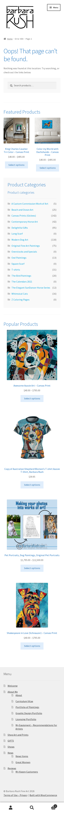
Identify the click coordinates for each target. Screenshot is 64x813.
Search (32, 807)
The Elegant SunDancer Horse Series (30, 287)
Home (10, 38)
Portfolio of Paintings (27, 707)
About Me (13, 691)
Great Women (23, 762)
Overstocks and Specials (24, 251)
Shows (11, 746)
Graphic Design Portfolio (29, 713)
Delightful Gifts (19, 227)
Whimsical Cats (19, 293)
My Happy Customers (27, 771)
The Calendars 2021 (21, 281)
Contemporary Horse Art (24, 221)
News (10, 752)
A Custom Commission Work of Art (29, 203)
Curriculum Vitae (24, 701)
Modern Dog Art (19, 239)
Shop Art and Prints (18, 734)
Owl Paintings (18, 257)
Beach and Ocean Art (22, 209)
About (19, 695)
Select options (16, 164)
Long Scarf (17, 233)
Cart (49, 805)
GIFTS (11, 740)
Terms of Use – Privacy (15, 795)
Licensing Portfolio (26, 719)
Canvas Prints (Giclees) (23, 215)
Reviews (12, 768)
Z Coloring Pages (20, 299)
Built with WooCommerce (43, 795)
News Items (22, 756)
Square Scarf (18, 263)
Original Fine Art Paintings (25, 245)
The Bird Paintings (21, 275)
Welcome (13, 685)
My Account (10, 807)
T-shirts (15, 269)
